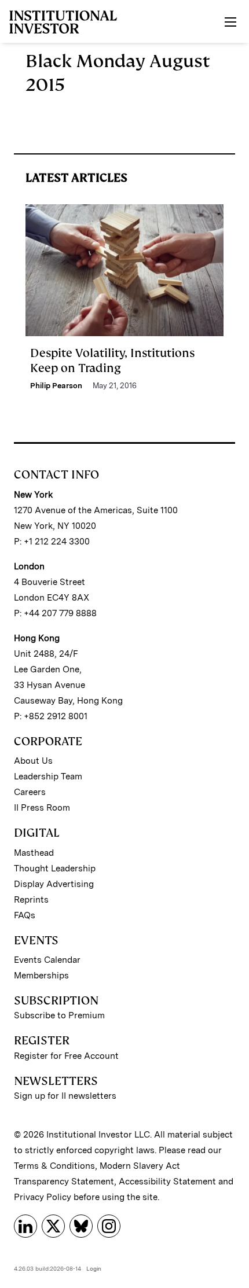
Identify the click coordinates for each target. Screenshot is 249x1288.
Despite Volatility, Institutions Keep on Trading (112, 360)
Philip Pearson (56, 385)
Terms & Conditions (54, 1166)
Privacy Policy (42, 1197)
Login (93, 1268)
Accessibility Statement (167, 1181)
